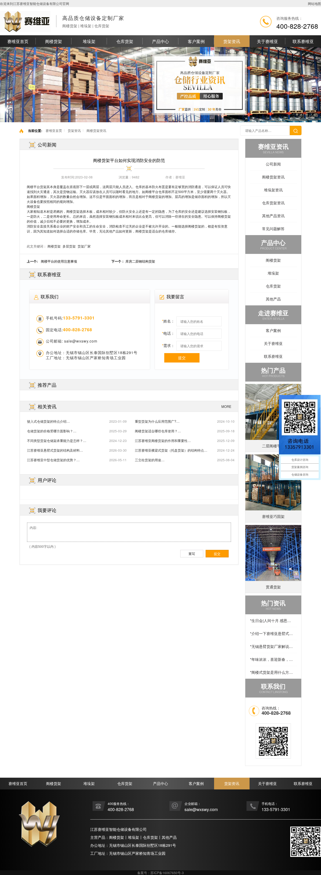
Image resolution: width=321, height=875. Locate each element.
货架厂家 (84, 246)
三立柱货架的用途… (149, 459)
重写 (191, 553)
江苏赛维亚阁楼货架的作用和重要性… (163, 440)
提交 (182, 357)
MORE (226, 406)
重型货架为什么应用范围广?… (157, 421)
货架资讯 (231, 41)
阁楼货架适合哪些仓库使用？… (158, 431)
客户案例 (196, 41)
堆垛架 (89, 41)
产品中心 (160, 41)
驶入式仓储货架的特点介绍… (48, 421)
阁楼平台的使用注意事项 (59, 261)
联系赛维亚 (303, 41)
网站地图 (314, 3)
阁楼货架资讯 (96, 130)
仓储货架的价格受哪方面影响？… (51, 431)
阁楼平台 (33, 186)
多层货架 (69, 246)
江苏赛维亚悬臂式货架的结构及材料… (55, 450)
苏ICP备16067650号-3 (167, 872)
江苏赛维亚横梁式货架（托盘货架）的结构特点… (171, 450)
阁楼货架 (53, 41)
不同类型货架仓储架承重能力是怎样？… (56, 440)
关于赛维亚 (267, 41)
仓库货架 (124, 41)
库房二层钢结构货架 (140, 261)
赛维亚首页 (17, 41)
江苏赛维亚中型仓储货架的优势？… (53, 459)
